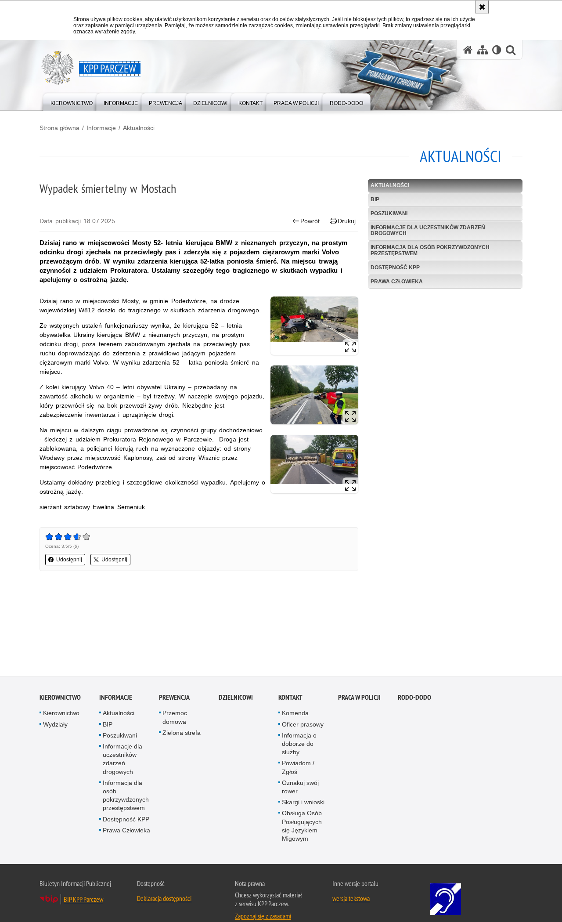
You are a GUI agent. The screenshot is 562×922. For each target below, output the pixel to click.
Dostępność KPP (395, 267)
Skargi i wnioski (303, 802)
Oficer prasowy (303, 725)
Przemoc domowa (174, 718)
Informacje (101, 127)
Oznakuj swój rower (300, 787)
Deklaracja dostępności (164, 899)
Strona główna (59, 127)
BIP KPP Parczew (83, 900)
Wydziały (55, 725)
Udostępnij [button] (69, 560)
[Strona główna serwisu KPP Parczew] (468, 49)
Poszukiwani (389, 213)
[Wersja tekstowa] (496, 49)
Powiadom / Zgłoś (298, 768)
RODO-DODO (414, 698)
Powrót (310, 220)
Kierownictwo (60, 698)
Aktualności (139, 127)
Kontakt (290, 698)
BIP (375, 199)
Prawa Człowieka (397, 281)
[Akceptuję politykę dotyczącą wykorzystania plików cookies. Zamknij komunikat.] (482, 7)
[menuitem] (72, 101)
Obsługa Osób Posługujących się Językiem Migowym (302, 826)
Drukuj (347, 220)
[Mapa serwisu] (482, 49)
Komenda (295, 713)
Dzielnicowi (236, 698)
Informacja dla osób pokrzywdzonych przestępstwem (430, 250)
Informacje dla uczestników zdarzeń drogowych (428, 230)
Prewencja (174, 698)
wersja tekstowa (351, 899)
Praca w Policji (359, 698)
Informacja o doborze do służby (299, 744)
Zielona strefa (181, 733)
